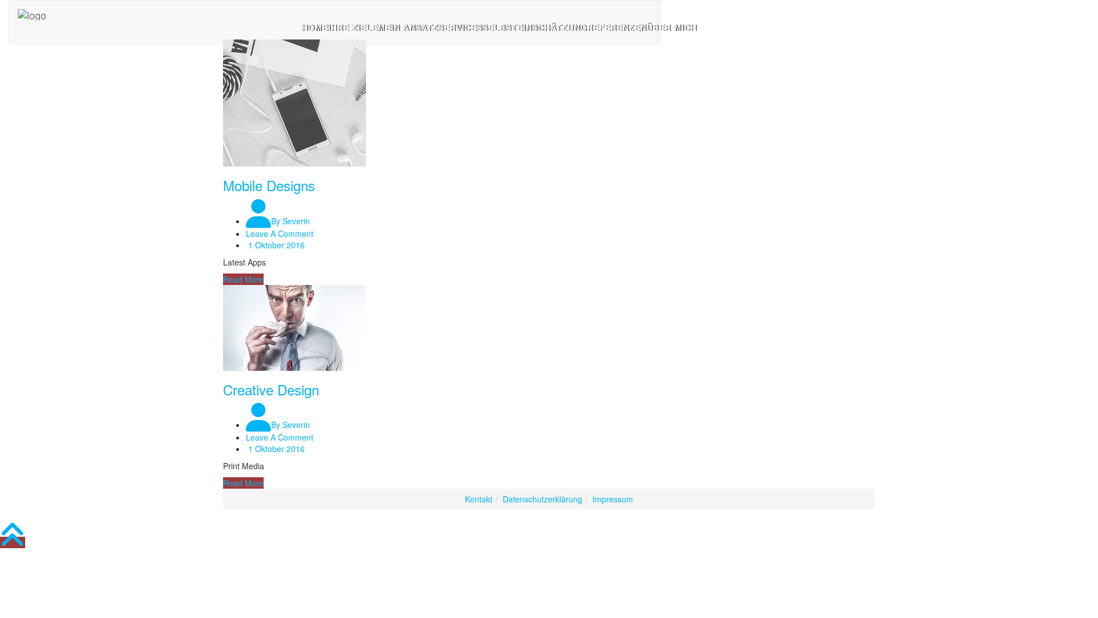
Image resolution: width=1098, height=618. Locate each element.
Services (461, 27)
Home (315, 27)
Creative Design (271, 389)
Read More (243, 279)
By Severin (290, 221)
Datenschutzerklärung (542, 499)
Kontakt (478, 499)
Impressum (612, 499)
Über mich (672, 27)
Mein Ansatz (408, 27)
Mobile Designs (269, 185)
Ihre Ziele (353, 27)
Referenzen (617, 27)
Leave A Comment (279, 233)
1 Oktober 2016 (275, 245)
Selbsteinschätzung (535, 27)
